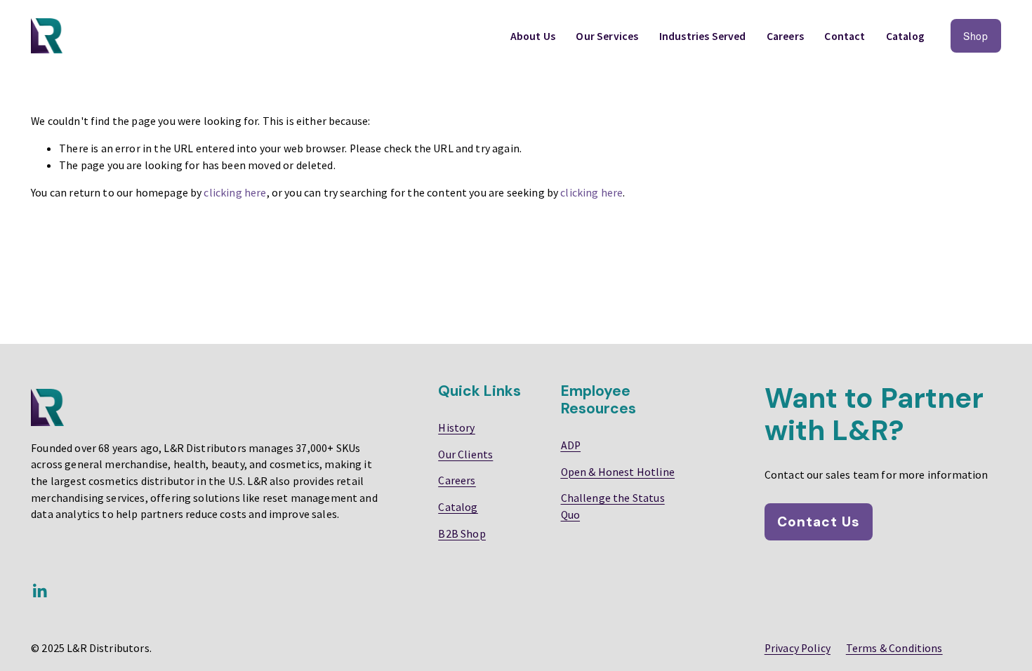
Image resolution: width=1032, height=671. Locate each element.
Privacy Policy (798, 648)
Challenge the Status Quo (613, 506)
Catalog (905, 36)
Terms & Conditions (894, 648)
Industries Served (702, 36)
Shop (975, 36)
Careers (785, 36)
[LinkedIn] (39, 591)
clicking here (235, 192)
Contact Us (818, 522)
